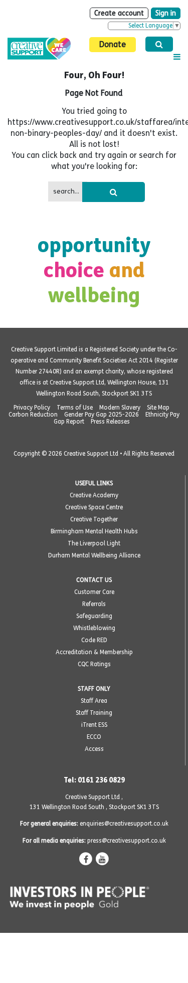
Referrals (94, 604)
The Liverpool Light (94, 543)
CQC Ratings (94, 664)
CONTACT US (94, 579)
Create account (119, 13)
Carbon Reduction (33, 414)
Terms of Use (75, 407)
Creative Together (94, 519)
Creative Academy (94, 495)
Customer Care (94, 592)
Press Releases (110, 421)
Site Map (158, 407)
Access (94, 748)
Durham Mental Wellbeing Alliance (94, 555)
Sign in (165, 13)
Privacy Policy (32, 407)
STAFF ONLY (94, 688)
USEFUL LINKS (94, 483)
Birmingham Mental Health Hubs (94, 531)
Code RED (94, 640)
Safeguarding (94, 616)
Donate (112, 44)
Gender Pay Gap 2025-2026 (101, 414)
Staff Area (94, 700)
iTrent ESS (94, 724)
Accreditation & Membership (94, 652)
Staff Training (94, 712)
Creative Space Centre (94, 507)
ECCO (94, 736)
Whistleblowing (94, 628)
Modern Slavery (119, 407)
